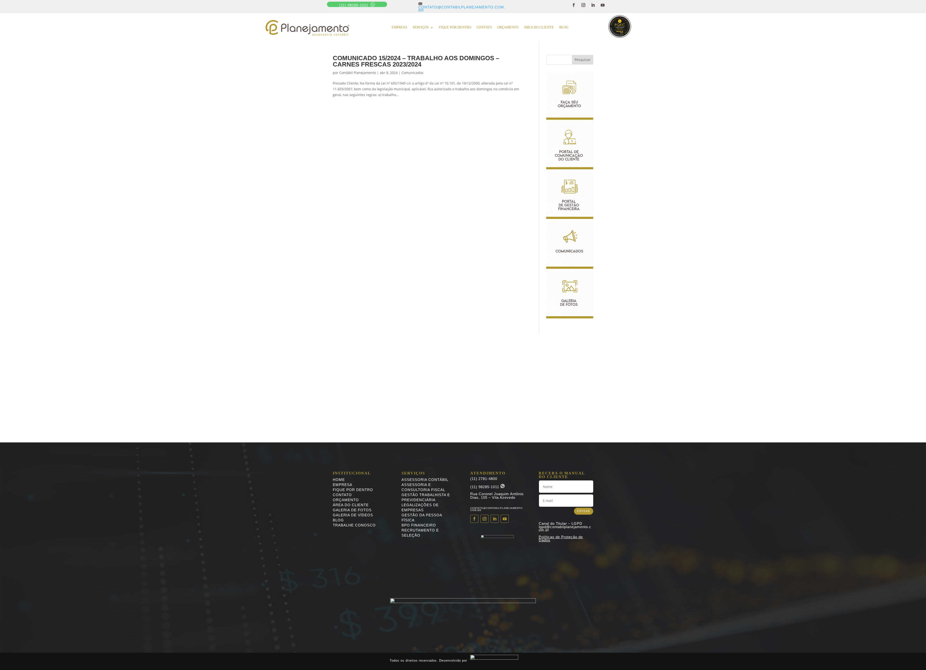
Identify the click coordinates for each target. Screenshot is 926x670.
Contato (484, 27)
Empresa (399, 27)
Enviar (583, 511)
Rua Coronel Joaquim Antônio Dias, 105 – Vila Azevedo (497, 495)
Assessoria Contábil (425, 480)
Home (339, 480)
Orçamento (507, 27)
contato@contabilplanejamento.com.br (461, 7)
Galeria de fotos (352, 510)
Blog (563, 27)
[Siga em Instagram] (583, 5)
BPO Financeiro (419, 525)
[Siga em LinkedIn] (593, 5)
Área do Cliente (539, 27)
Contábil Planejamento (357, 72)
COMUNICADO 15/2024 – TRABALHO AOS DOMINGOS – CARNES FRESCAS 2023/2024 (416, 61)
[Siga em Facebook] (574, 5)
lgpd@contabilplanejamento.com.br (565, 528)
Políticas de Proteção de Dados (561, 538)
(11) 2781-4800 (483, 479)
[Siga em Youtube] (602, 5)
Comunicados (412, 72)
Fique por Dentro (353, 490)
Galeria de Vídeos (353, 515)
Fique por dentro (455, 27)
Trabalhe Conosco (354, 525)
